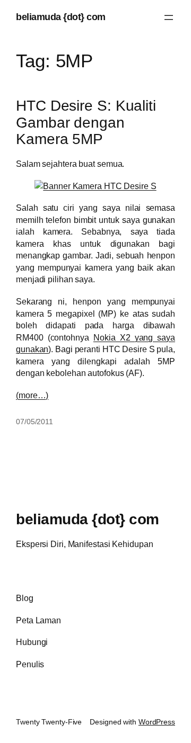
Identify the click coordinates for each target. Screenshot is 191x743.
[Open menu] (168, 17)
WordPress (156, 722)
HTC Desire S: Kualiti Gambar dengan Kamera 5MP (86, 122)
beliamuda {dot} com (61, 17)
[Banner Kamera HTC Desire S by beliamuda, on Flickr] (95, 186)
